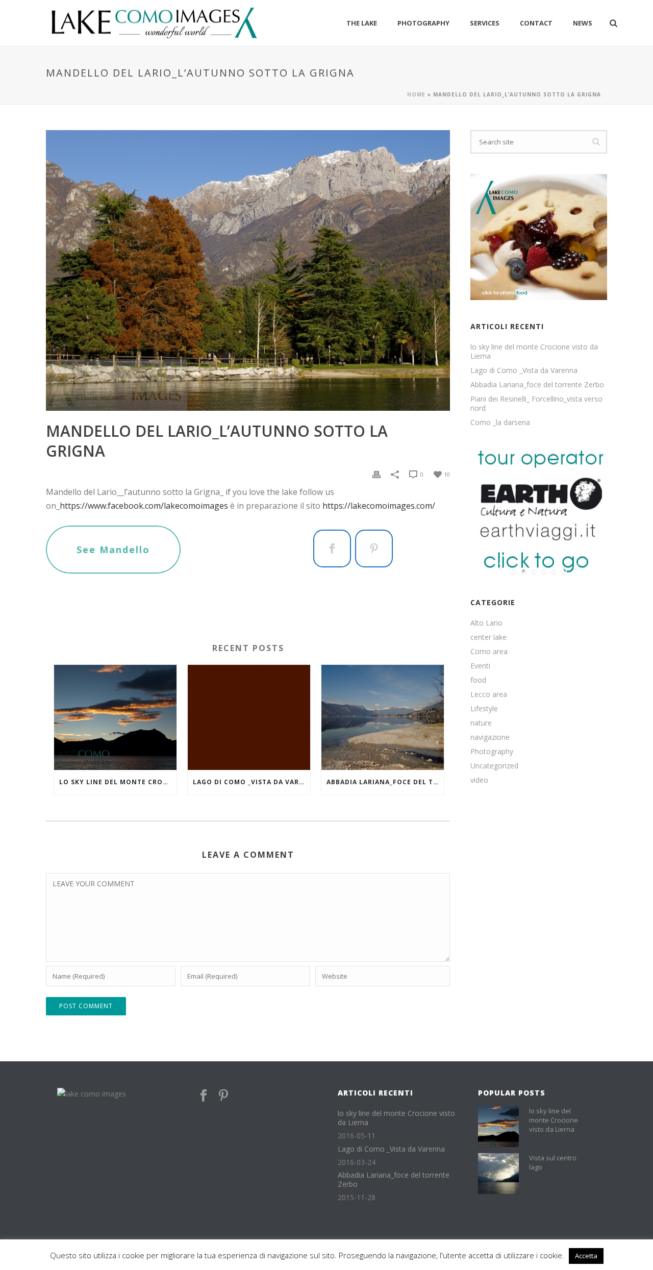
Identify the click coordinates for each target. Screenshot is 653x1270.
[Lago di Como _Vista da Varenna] (249, 717)
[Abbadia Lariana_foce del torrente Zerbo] (382, 717)
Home (416, 94)
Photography (423, 23)
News (582, 23)
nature (481, 723)
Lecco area (488, 694)
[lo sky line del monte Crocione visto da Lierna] (115, 717)
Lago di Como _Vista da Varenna (251, 782)
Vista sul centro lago (552, 1162)
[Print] (376, 474)
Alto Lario (486, 623)
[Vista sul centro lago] (498, 1173)
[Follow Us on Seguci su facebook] (203, 1096)
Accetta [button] (586, 1255)
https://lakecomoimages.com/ (378, 505)
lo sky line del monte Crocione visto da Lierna (118, 782)
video (479, 780)
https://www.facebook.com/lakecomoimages (144, 505)
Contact (536, 23)
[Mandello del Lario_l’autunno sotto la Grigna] (248, 270)
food (478, 680)
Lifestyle (484, 708)
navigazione (490, 737)
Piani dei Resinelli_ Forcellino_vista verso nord (536, 403)
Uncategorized (494, 765)
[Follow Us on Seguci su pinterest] (223, 1096)
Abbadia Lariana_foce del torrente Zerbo (385, 782)
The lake (361, 23)
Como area (489, 651)
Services (484, 23)
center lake (488, 637)
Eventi (480, 665)
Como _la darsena (500, 422)
